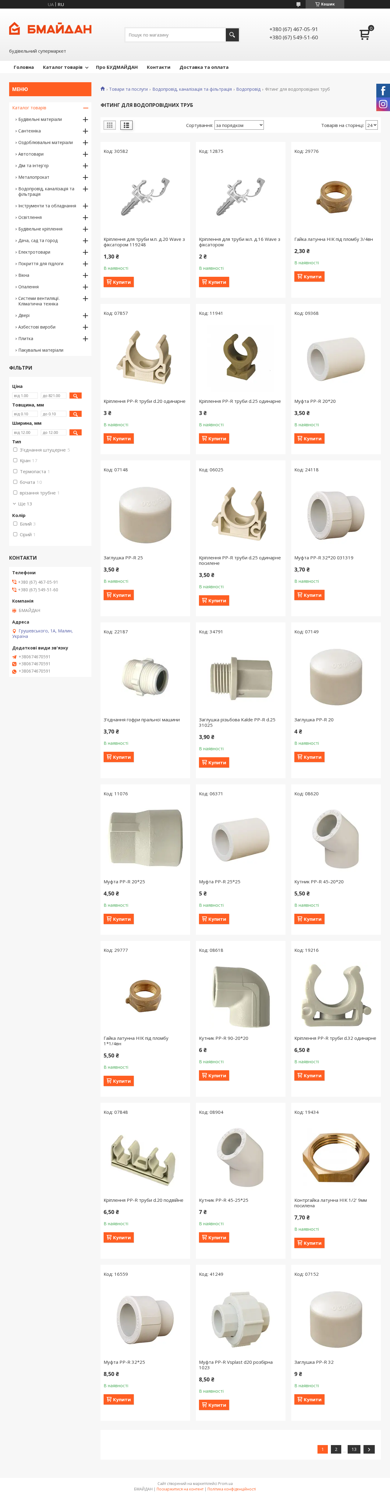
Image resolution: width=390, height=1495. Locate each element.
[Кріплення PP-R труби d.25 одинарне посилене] (240, 515)
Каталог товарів (63, 67)
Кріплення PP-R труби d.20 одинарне (145, 401)
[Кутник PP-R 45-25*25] (240, 1157)
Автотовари (31, 154)
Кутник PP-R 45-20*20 (319, 881)
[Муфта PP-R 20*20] (336, 358)
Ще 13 (25, 503)
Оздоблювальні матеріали (45, 142)
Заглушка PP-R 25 (123, 557)
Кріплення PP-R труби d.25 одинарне (240, 401)
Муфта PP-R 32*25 (124, 1362)
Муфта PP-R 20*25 (124, 881)
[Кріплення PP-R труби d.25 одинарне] (240, 358)
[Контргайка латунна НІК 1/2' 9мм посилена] (336, 1157)
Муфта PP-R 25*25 (219, 881)
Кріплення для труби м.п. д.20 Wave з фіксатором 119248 (144, 241)
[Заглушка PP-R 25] (145, 515)
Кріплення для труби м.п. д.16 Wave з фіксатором (239, 241)
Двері (24, 315)
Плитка (25, 338)
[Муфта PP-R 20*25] (145, 839)
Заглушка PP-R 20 (314, 719)
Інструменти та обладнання (47, 206)
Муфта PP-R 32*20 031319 (323, 557)
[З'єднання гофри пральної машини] (145, 677)
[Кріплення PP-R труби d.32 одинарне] (336, 995)
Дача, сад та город (38, 240)
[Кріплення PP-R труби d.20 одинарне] (145, 358)
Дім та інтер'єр (33, 165)
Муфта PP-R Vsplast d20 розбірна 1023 (236, 1364)
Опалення (28, 287)
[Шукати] (232, 34)
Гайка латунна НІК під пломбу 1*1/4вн (136, 1040)
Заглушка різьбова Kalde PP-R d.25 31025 (237, 722)
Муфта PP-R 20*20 (315, 401)
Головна (24, 67)
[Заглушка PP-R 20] (336, 677)
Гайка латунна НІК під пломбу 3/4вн (333, 239)
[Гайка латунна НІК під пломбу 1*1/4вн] (145, 995)
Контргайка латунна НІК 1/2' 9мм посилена (330, 1202)
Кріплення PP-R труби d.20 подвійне (143, 1200)
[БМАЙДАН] (50, 27)
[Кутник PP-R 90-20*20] (240, 995)
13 (354, 1449)
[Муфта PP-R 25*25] (240, 839)
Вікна (23, 275)
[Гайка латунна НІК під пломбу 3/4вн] (336, 196)
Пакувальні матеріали (40, 350)
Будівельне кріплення (40, 229)
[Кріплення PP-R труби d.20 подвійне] (145, 1157)
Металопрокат (33, 177)
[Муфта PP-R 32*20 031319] (336, 515)
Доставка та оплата (204, 67)
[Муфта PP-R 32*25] (145, 1319)
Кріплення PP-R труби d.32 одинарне (335, 1038)
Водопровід (248, 89)
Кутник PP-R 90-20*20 (223, 1038)
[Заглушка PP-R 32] (336, 1319)
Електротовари (34, 252)
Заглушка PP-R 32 (314, 1362)
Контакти (158, 67)
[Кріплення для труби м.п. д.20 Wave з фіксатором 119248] (145, 196)
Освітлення (30, 217)
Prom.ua (225, 1483)
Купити (122, 282)
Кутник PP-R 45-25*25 (223, 1200)
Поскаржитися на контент (180, 1489)
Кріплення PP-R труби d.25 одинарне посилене (240, 560)
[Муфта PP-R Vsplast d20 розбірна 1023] (240, 1319)
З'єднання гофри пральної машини (142, 719)
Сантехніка (29, 131)
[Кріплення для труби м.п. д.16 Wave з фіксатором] (240, 196)
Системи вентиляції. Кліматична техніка (39, 301)
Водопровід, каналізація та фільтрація (192, 89)
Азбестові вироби (36, 327)
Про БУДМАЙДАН (117, 67)
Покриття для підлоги (40, 263)
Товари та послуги (128, 89)
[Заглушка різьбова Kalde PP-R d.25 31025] (240, 677)
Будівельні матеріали (40, 119)
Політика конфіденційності (231, 1489)
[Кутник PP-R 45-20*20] (336, 839)
